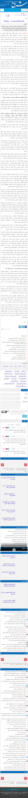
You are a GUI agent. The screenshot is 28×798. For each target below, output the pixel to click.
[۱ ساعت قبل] (21, 558)
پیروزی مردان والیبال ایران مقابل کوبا (19, 694)
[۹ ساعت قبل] (21, 520)
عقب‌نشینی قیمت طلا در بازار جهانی (19, 539)
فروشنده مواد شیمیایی (9, 383)
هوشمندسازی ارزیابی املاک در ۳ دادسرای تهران (17, 759)
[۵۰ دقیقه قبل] (7, 658)
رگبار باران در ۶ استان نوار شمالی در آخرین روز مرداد (8, 511)
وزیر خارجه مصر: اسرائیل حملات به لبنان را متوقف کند (15, 679)
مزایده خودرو (23, 381)
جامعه (23, 10)
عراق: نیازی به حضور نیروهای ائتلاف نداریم (18, 744)
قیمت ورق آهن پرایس (21, 383)
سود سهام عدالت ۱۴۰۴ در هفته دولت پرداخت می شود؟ (15, 749)
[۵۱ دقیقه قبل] (20, 463)
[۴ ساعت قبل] (21, 488)
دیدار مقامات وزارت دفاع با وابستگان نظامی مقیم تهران (9, 585)
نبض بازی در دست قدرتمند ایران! (19, 685)
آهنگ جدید (6, 379)
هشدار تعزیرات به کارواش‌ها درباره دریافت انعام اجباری (15, 636)
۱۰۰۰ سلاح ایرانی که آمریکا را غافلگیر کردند (9, 494)
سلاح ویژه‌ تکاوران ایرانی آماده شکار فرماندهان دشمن (16, 621)
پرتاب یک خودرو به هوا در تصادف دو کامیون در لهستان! (15, 627)
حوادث (25, 653)
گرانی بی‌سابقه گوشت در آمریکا (20, 689)
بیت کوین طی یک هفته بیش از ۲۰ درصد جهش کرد (16, 722)
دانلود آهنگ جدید (22, 376)
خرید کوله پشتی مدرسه (21, 386)
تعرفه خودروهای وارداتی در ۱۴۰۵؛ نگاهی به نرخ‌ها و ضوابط (21, 470)
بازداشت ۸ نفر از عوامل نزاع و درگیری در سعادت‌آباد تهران (20, 663)
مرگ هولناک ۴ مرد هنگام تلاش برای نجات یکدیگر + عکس (9, 502)
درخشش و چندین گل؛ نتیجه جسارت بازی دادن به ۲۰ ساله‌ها (9, 564)
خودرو (26, 458)
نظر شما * (24, 402)
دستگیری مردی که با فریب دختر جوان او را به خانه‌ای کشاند (15, 708)
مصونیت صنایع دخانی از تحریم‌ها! (19, 357)
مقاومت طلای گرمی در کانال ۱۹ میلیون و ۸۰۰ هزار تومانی (15, 537)
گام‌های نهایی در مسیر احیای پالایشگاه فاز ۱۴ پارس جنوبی (15, 673)
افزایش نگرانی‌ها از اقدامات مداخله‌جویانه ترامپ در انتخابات (14, 675)
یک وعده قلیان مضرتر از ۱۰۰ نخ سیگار (14, 21)
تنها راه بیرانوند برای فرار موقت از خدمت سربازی (8, 573)
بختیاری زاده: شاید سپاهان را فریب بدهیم (18, 724)
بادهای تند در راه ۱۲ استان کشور (20, 742)
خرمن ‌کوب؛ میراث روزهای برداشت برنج (18, 634)
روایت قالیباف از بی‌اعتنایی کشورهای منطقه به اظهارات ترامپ (14, 746)
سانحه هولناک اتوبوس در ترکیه (20, 677)
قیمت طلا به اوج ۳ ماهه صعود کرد (19, 533)
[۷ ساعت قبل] (21, 504)
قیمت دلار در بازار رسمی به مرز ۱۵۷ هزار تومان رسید (16, 535)
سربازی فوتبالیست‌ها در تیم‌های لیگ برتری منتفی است (15, 755)
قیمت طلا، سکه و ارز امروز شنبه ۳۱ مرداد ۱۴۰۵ (8, 478)
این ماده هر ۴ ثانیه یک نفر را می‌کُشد (18, 347)
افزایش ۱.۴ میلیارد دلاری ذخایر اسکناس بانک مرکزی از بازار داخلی (13, 693)
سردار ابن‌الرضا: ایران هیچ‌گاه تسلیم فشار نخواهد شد (16, 728)
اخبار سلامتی (5, 366)
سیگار (24, 366)
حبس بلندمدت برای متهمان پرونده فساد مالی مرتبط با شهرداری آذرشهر (14, 701)
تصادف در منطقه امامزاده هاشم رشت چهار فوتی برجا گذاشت (8, 519)
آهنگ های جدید (22, 379)
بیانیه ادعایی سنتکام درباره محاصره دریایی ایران (17, 629)
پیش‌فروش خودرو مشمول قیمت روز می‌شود (8, 469)
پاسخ (4, 427)
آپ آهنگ (24, 371)
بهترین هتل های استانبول (20, 374)
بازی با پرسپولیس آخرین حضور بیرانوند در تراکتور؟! (16, 721)
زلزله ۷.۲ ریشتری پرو (22, 642)
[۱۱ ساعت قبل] (7, 777)
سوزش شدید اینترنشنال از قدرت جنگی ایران (17, 619)
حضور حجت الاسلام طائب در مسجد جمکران (17, 687)
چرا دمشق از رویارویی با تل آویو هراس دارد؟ (17, 683)
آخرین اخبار (24, 669)
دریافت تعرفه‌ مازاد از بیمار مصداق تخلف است (17, 340)
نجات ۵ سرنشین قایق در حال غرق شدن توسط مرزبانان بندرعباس (13, 713)
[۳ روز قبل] (7, 463)
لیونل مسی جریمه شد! (21, 732)
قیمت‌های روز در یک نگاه (22, 527)
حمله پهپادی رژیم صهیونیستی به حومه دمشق (17, 747)
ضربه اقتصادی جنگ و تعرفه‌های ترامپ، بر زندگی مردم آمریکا (14, 757)
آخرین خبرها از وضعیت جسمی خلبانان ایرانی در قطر (9, 486)
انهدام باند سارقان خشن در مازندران (8, 663)
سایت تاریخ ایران (8, 371)
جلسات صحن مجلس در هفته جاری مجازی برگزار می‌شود (15, 769)
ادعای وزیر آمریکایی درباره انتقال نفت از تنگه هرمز (16, 650)
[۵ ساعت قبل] (21, 496)
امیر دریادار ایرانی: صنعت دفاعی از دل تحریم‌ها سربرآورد (15, 767)
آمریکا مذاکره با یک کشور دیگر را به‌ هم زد (18, 618)
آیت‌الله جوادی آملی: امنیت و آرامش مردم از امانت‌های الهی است (13, 681)
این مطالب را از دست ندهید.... (20, 474)
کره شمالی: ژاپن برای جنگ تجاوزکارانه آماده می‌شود (16, 738)
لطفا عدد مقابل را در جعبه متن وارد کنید (19, 411)
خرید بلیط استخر (14, 381)
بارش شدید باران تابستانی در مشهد (19, 711)
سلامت (11, 366)
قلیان (15, 366)
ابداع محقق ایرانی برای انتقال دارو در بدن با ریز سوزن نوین (14, 353)
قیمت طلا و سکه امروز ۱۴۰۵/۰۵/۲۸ (19, 541)
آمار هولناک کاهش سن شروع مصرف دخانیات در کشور (15, 351)
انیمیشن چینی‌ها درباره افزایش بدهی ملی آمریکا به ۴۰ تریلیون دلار (14, 716)
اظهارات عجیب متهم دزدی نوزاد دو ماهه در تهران (17, 730)
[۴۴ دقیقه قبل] (20, 658)
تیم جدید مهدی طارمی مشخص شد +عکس (8, 556)
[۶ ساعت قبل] (21, 574)
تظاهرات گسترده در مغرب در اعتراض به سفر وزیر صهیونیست (8, 601)
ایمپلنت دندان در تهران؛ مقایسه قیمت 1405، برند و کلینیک (14, 763)
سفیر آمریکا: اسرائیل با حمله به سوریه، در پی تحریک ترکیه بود (14, 638)
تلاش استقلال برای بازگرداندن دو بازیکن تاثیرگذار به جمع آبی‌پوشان (15, 624)
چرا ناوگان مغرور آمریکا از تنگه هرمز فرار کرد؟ (17, 640)
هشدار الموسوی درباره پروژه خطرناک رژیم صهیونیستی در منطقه (14, 719)
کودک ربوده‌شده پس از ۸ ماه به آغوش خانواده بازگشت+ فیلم (14, 632)
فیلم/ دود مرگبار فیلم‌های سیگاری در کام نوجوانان (16, 345)
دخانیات (19, 366)
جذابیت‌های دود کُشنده (21, 355)
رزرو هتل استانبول (8, 374)
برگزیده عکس (24, 581)
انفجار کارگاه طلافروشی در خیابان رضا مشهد (8, 593)
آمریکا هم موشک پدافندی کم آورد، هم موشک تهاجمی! (15, 740)
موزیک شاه (17, 371)
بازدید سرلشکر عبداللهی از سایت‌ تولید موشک (17, 736)
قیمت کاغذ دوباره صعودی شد (20, 529)
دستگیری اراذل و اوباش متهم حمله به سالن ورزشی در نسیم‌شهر (14, 547)
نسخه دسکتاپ (14, 789)
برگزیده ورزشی (24, 553)
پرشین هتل (14, 379)
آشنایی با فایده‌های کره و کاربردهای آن (18, 359)
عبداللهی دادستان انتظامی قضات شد (19, 765)
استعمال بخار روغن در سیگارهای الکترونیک (17, 349)
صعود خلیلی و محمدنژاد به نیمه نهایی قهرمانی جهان (16, 704)
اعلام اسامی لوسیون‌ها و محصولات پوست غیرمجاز (21, 782)
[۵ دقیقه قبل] (21, 586)
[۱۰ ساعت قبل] (20, 777)
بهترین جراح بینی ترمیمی (10, 376)
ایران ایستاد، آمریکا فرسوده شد (20, 614)
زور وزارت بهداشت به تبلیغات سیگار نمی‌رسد (17, 338)
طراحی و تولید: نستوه (14, 796)
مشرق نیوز (16, 4)
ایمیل (25, 398)
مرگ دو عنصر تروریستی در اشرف (19, 726)
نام (26, 394)
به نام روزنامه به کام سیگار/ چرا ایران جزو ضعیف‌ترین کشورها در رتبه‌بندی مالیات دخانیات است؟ (14, 342)
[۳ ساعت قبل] (21, 480)
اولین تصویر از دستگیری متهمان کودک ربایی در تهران (16, 646)
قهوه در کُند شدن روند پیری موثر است (8, 782)
